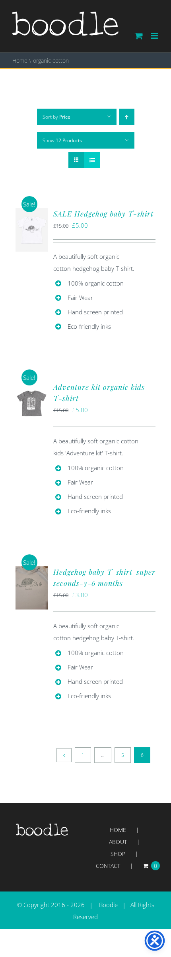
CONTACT (108, 866)
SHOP (118, 854)
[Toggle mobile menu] (155, 36)
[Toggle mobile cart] (139, 36)
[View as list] (92, 160)
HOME (118, 830)
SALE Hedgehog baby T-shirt (103, 213)
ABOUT (118, 842)
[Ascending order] (126, 117)
